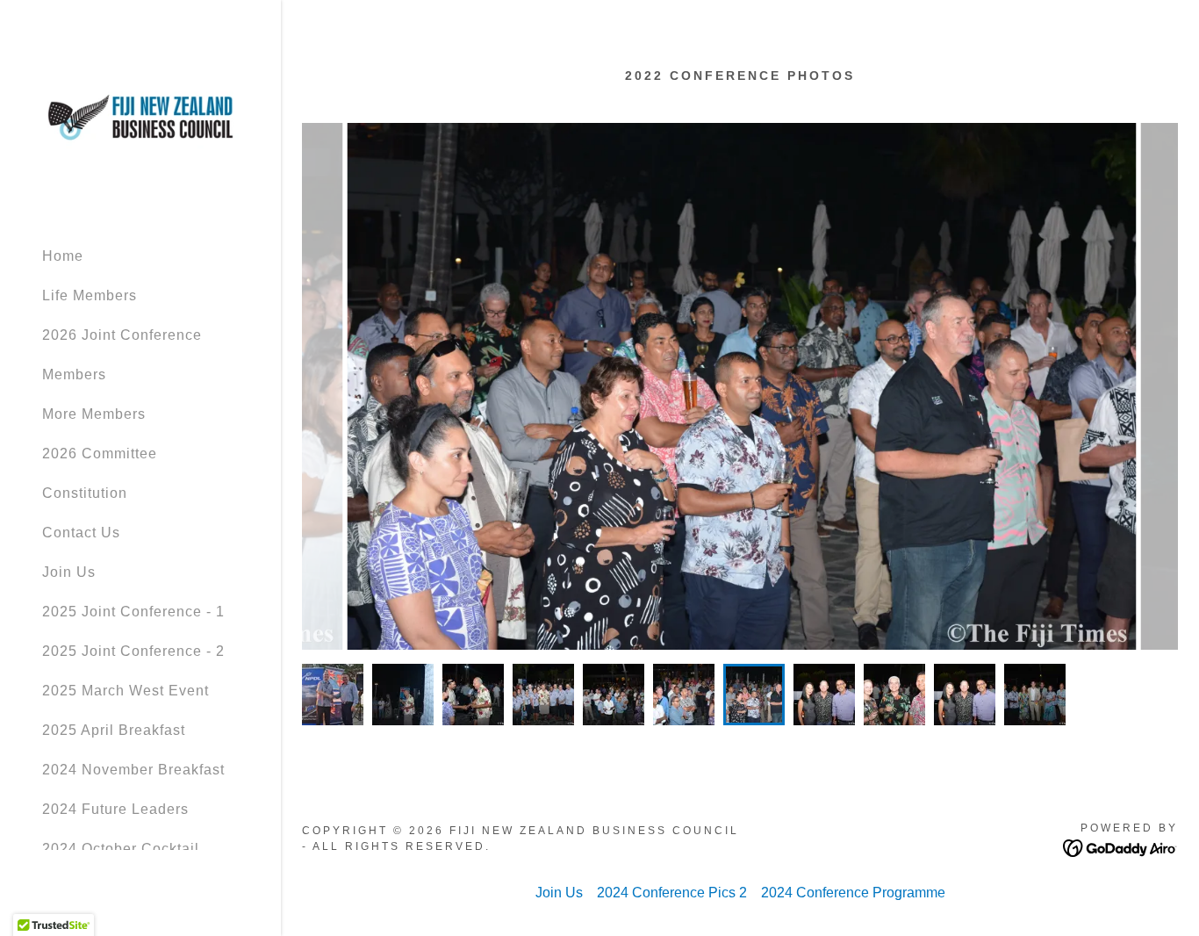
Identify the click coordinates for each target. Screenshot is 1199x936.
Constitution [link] (84, 493)
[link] (140, 116)
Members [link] (74, 374)
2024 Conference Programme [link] (853, 892)
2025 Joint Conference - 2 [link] (133, 651)
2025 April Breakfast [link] (113, 730)
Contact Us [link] (81, 532)
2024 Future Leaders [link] (115, 809)
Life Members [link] (89, 295)
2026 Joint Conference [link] (122, 335)
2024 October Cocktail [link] (120, 848)
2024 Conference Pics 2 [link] (672, 892)
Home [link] (62, 255)
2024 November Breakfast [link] (133, 769)
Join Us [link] (69, 572)
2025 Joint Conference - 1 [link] (133, 611)
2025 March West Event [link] (125, 690)
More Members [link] (94, 414)
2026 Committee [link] (99, 453)
